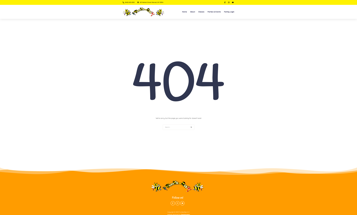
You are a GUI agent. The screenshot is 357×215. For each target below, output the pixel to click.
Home (184, 12)
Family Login (229, 12)
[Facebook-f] (173, 203)
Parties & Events (214, 12)
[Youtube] (182, 203)
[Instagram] (178, 203)
